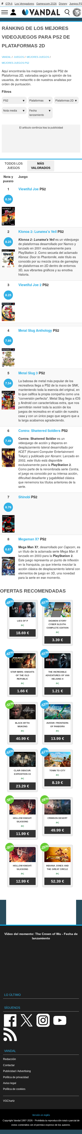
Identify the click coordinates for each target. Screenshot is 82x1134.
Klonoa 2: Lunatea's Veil (37, 231)
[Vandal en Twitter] (27, 1020)
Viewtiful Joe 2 (30, 284)
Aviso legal (9, 1083)
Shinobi (24, 497)
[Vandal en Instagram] (43, 1020)
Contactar (9, 1065)
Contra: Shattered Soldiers (39, 430)
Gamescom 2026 (46, 3)
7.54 (8, 383)
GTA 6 (8, 3)
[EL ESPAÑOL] (77, 12)
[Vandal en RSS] (10, 1034)
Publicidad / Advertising (17, 1071)
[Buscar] (67, 12)
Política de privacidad (16, 1077)
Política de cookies (14, 1089)
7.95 (8, 340)
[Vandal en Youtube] (60, 1020)
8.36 (8, 199)
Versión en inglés (41, 1115)
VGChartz (9, 1100)
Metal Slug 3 (28, 373)
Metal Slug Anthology (35, 330)
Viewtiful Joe (28, 189)
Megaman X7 (28, 539)
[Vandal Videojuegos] (41, 12)
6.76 (8, 507)
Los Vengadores (24, 3)
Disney (63, 3)
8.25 (8, 241)
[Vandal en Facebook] (10, 1020)
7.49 (8, 440)
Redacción (9, 1059)
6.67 (8, 549)
